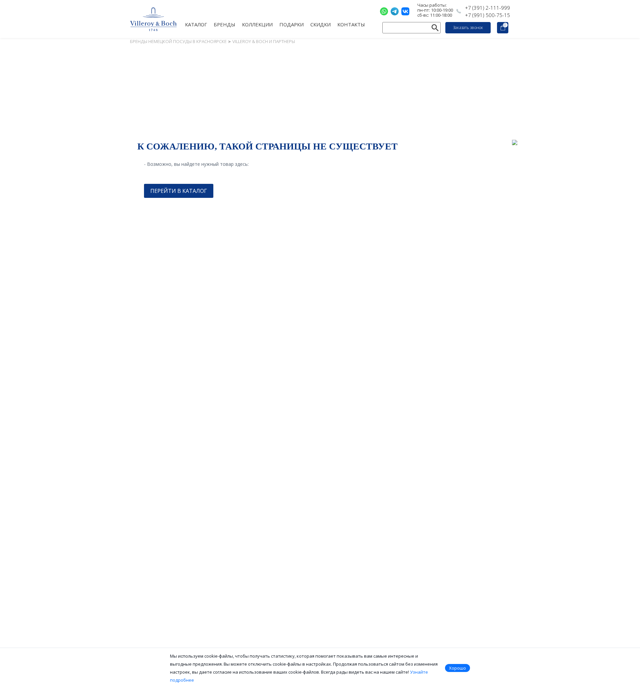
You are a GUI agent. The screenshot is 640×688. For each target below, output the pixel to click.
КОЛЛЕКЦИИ (257, 24)
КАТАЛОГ (196, 24)
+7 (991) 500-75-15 (487, 15)
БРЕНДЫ (224, 24)
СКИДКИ (320, 24)
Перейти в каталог (178, 191)
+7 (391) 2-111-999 (487, 7)
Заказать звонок (468, 27)
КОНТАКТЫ (351, 24)
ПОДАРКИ (291, 24)
